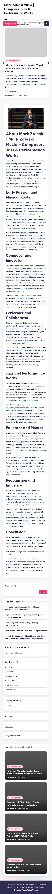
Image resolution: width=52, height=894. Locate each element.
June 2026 (9, 667)
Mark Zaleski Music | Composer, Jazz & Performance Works (19, 9)
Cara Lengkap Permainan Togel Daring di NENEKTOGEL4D (22, 624)
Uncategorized (12, 60)
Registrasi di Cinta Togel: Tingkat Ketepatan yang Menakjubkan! (24, 616)
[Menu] (5, 18)
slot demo (9, 727)
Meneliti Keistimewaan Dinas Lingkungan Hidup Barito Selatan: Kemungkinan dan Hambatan (25, 637)
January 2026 (10, 681)
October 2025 (10, 690)
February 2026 (11, 676)
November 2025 (11, 685)
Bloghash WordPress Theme (26, 890)
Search (9, 586)
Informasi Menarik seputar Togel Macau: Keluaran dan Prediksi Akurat (24, 68)
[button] (12, 91)
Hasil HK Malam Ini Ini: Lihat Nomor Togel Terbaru (26, 631)
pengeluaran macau (13, 735)
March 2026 (10, 672)
